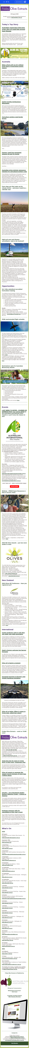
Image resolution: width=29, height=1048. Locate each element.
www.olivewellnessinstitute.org (10, 934)
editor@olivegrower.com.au (10, 755)
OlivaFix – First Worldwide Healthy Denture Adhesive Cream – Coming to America (14, 794)
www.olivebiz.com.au (16, 17)
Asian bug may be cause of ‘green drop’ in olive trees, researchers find (13, 761)
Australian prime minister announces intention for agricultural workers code (14, 170)
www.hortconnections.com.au (9, 958)
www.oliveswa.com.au (14, 576)
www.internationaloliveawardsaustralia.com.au (14, 473)
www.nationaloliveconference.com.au (11, 964)
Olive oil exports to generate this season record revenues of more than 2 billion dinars (14, 774)
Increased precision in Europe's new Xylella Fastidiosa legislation (13, 677)
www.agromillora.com (7, 865)
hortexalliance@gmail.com (14, 314)
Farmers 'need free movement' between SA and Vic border (12, 153)
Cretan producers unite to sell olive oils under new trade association (13, 633)
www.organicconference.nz (9, 860)
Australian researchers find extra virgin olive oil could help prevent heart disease (13, 29)
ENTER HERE (14, 486)
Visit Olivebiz (14, 1043)
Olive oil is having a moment (11, 663)
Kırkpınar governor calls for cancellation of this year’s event (12, 811)
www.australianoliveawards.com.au (11, 837)
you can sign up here (11, 749)
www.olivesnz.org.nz (7, 877)
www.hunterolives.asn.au (8, 871)
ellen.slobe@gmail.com (11, 573)
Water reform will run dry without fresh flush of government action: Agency (13, 66)
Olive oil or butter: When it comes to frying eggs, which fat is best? (13, 712)
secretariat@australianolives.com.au (11, 480)
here (6, 354)
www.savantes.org (6, 842)
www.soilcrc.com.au (7, 953)
